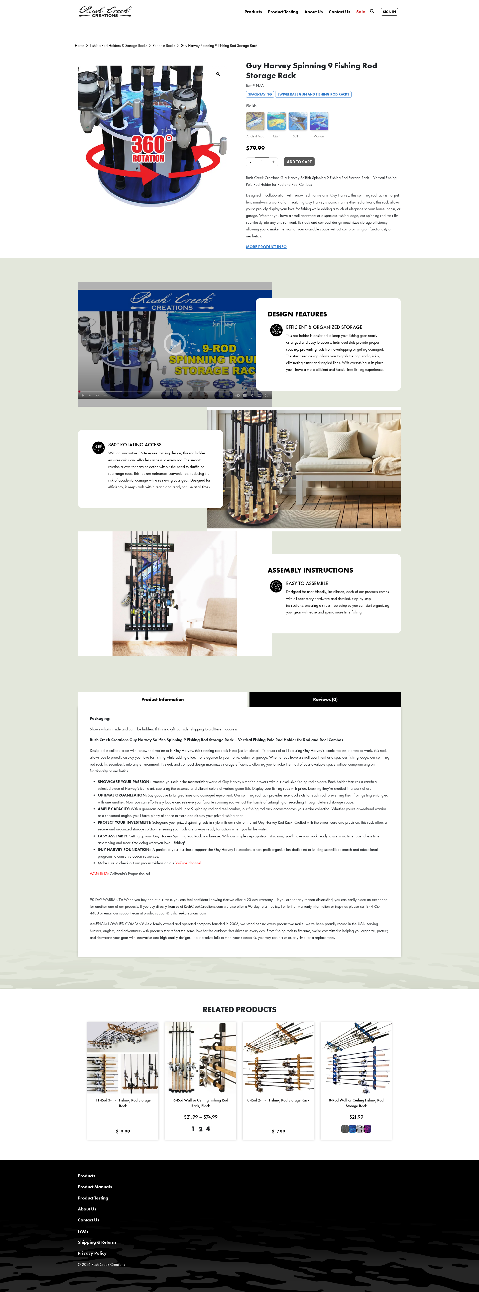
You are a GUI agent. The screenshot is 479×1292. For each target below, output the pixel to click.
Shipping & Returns (97, 1242)
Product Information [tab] (162, 699)
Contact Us (339, 11)
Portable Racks (164, 45)
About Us (313, 11)
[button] (372, 11)
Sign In (389, 11)
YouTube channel (188, 863)
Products (253, 11)
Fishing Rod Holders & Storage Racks (118, 45)
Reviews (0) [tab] (325, 699)
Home (79, 45)
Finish (251, 105)
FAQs (83, 1231)
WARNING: (99, 873)
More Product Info (266, 246)
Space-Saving (260, 94)
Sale (360, 11)
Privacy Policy (92, 1253)
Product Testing (283, 11)
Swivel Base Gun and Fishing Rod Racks (313, 94)
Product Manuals (95, 1187)
